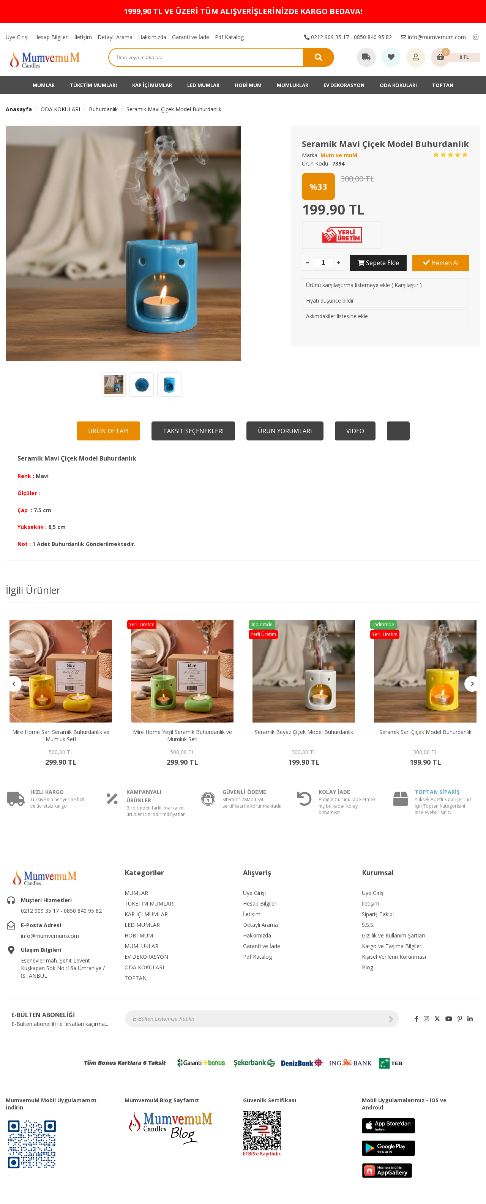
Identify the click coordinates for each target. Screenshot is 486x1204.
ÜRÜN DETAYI (108, 431)
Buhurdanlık (103, 109)
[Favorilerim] (391, 58)
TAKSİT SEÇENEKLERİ (193, 431)
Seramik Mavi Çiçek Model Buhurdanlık (173, 109)
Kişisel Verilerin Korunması (394, 956)
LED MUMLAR (203, 85)
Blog (367, 967)
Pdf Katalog (229, 37)
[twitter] (437, 1018)
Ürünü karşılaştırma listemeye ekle (348, 285)
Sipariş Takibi (378, 914)
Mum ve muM (338, 155)
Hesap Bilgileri (51, 37)
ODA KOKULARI (398, 85)
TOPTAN (442, 85)
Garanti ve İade (190, 37)
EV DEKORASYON (343, 85)
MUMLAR (44, 85)
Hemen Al (444, 263)
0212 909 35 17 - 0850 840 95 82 (350, 37)
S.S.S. (368, 924)
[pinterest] (460, 1018)
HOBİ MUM (248, 85)
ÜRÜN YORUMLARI (285, 431)
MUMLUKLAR (292, 85)
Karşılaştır (406, 285)
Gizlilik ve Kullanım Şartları (393, 935)
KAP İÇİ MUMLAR (152, 85)
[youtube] (448, 1018)
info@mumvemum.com (436, 37)
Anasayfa (19, 109)
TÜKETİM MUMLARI (93, 85)
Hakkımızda (152, 37)
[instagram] (475, 37)
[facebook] (416, 1018)
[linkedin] (470, 1018)
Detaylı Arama (115, 37)
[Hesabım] (415, 58)
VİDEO (355, 431)
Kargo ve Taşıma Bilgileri (392, 946)
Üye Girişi (17, 37)
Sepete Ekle (381, 263)
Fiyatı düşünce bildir (330, 300)
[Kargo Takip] (366, 58)
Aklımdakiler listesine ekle (337, 316)
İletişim (83, 37)
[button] (472, 684)
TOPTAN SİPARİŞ (437, 791)
